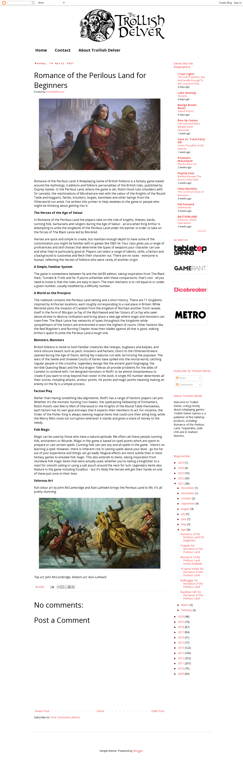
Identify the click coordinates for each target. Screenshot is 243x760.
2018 (181, 627)
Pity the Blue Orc (187, 164)
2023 (181, 473)
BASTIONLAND (187, 216)
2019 (181, 622)
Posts (182, 378)
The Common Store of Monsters (191, 193)
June (184, 519)
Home (41, 50)
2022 (181, 478)
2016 (181, 637)
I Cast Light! (186, 74)
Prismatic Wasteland (185, 159)
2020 (181, 616)
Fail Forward (186, 204)
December (188, 488)
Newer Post (42, 711)
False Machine (187, 188)
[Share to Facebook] (69, 587)
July (183, 514)
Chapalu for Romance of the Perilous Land (191, 549)
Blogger (138, 751)
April (184, 529)
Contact (63, 50)
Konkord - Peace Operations (187, 221)
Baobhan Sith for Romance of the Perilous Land (191, 595)
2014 (181, 647)
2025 (181, 462)
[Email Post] (51, 586)
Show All (202, 231)
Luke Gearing (187, 93)
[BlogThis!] (62, 587)
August (185, 509)
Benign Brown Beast (187, 106)
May (184, 524)
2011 (181, 663)
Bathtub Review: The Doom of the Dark (189, 178)
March (185, 605)
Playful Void (186, 173)
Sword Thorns (186, 111)
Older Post (157, 711)
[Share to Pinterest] (73, 587)
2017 (181, 632)
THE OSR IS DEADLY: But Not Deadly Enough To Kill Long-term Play (191, 80)
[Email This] (59, 587)
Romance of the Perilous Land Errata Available (191, 560)
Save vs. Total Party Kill (191, 140)
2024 (181, 468)
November (188, 493)
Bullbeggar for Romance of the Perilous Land (191, 584)
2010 (181, 668)
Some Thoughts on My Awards (191, 147)
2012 (181, 658)
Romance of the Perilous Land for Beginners (192, 537)
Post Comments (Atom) (65, 717)
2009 (181, 674)
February (187, 610)
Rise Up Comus (188, 120)
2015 (181, 642)
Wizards (182, 96)
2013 (181, 653)
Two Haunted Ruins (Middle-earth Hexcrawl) (189, 127)
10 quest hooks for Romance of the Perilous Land (192, 572)
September (188, 503)
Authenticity (184, 207)
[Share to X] (66, 587)
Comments (185, 384)
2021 (181, 483)
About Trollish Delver (100, 50)
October (186, 498)
